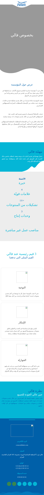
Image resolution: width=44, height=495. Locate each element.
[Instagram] (25, 484)
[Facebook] (19, 484)
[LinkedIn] (35, 484)
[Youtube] (30, 484)
